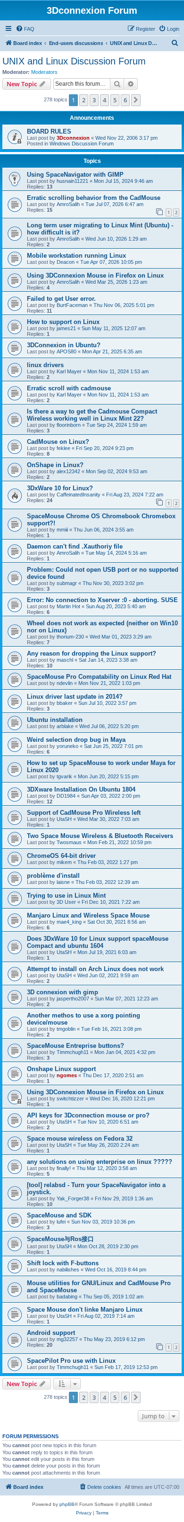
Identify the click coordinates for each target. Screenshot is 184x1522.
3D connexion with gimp (62, 992)
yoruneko (67, 746)
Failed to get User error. (61, 298)
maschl (65, 660)
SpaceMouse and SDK (59, 1215)
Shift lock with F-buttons (63, 1263)
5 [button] (115, 100)
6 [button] (125, 100)
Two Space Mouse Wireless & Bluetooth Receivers (100, 835)
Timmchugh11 (73, 1052)
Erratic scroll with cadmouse (69, 388)
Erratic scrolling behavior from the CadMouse (93, 197)
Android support (51, 1332)
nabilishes (68, 1269)
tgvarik (64, 776)
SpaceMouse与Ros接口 (60, 1239)
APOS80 (66, 351)
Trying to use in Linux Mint (66, 895)
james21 (66, 328)
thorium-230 (70, 636)
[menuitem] (25, 29)
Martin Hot (68, 606)
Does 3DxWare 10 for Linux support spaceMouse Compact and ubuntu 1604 (97, 942)
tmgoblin (66, 1029)
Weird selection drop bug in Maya (76, 739)
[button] (136, 100)
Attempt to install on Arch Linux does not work (95, 969)
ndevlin (65, 683)
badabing (67, 1296)
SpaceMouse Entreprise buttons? (75, 1045)
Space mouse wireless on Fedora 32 (80, 1138)
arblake (65, 726)
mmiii (62, 529)
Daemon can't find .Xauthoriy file (75, 546)
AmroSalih (68, 204)
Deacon (66, 262)
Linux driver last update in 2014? (75, 696)
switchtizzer (70, 1098)
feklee (63, 448)
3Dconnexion (73, 138)
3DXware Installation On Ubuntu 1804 (81, 789)
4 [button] (104, 100)
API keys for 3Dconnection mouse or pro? (88, 1115)
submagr (67, 583)
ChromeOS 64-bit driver (61, 855)
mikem (64, 862)
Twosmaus (69, 842)
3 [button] (94, 100)
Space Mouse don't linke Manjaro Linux (84, 1309)
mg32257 (67, 1339)
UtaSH (64, 819)
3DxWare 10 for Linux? (60, 488)
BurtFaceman (72, 305)
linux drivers (45, 365)
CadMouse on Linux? (58, 441)
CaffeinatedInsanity (78, 494)
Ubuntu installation (55, 719)
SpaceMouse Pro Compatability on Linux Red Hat (99, 676)
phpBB (67, 1504)
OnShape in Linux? (55, 464)
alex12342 (68, 471)
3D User (66, 902)
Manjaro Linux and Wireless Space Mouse (88, 915)
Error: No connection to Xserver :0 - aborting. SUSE (102, 599)
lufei (61, 1222)
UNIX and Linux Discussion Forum (74, 61)
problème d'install (53, 875)
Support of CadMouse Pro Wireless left (84, 812)
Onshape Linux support (61, 1068)
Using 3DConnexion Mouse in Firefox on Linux (95, 275)
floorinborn (69, 425)
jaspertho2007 (73, 998)
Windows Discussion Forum (82, 143)
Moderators (44, 72)
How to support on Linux (63, 321)
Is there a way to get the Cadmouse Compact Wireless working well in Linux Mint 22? (92, 415)
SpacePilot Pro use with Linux (71, 1360)
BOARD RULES (49, 131)
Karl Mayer (69, 371)
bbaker (65, 703)
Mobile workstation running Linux (76, 255)
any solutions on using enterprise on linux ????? (99, 1161)
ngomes (67, 1075)
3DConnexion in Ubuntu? (63, 345)
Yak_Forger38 (73, 1198)
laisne (63, 882)
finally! (64, 1168)
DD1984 (66, 796)
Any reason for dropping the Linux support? (91, 653)
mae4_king (69, 922)
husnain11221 (72, 181)
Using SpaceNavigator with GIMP (75, 174)
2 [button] (83, 100)
